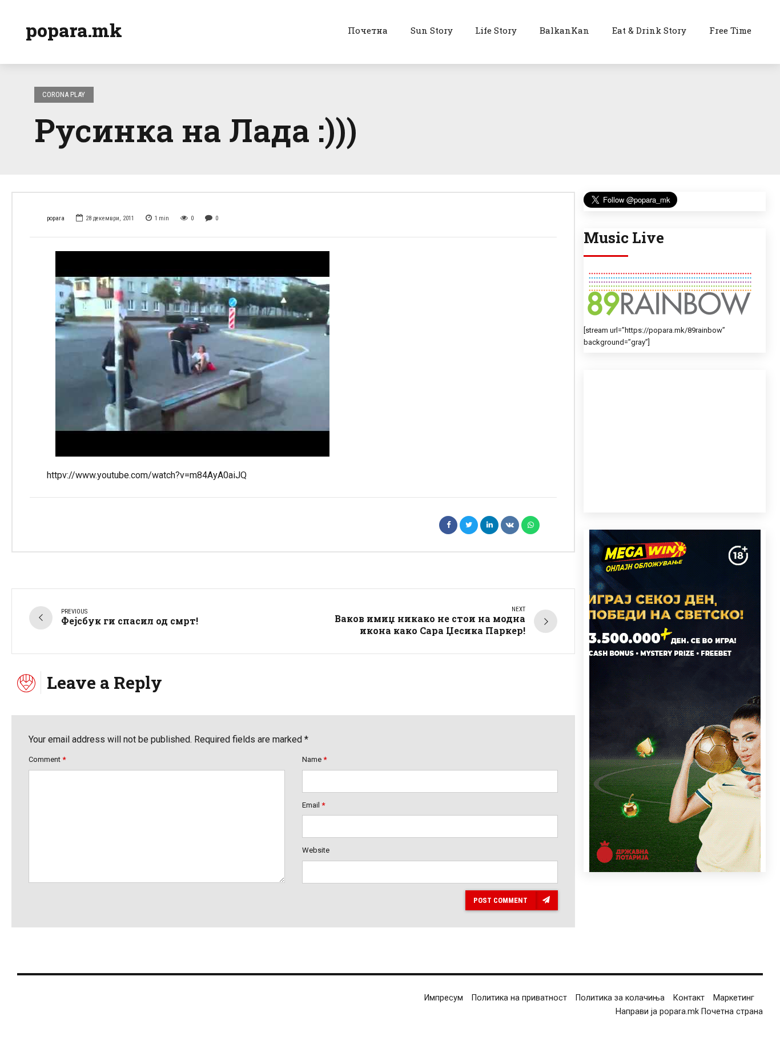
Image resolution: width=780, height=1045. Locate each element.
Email (313, 805)
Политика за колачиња (620, 998)
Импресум (443, 998)
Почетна (368, 30)
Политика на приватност (519, 998)
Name (314, 759)
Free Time (730, 30)
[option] (293, 354)
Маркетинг (733, 998)
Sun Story (432, 30)
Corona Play (63, 94)
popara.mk (74, 30)
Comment (47, 759)
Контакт (689, 998)
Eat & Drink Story (649, 30)
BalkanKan (564, 30)
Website (315, 850)
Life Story (496, 30)
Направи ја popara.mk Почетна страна (689, 1011)
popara (56, 218)
